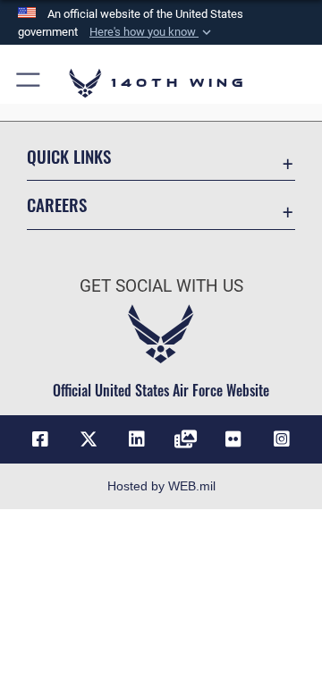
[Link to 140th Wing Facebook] (40, 439)
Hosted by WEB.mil (161, 486)
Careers (57, 204)
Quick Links (69, 156)
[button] (152, 32)
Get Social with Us (161, 286)
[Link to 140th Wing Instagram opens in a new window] (281, 439)
